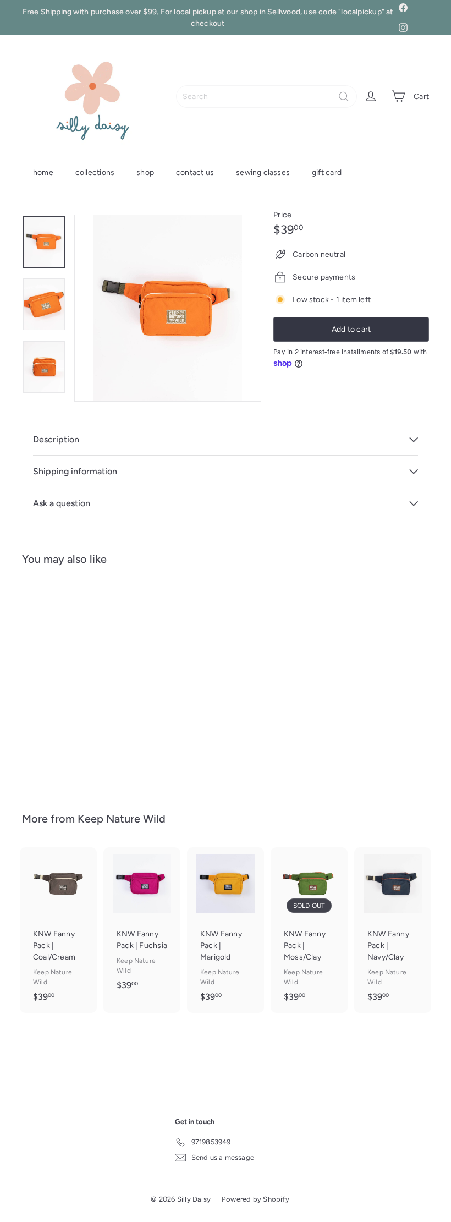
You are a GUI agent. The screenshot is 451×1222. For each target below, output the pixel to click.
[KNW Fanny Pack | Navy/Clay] (392, 930)
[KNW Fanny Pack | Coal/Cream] (58, 930)
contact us (195, 172)
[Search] (344, 96)
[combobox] (266, 96)
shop (145, 172)
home (43, 172)
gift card (327, 172)
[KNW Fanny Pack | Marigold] (225, 930)
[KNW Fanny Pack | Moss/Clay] (309, 930)
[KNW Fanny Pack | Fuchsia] (142, 924)
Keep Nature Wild (122, 818)
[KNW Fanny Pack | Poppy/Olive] (51, 681)
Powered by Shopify (255, 1199)
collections (94, 172)
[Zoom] (168, 308)
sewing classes (263, 172)
